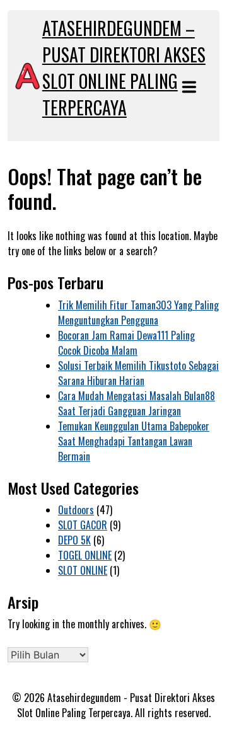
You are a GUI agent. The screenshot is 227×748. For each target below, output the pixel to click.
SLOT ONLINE (82, 570)
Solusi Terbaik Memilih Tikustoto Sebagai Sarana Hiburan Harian (138, 373)
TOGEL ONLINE (85, 555)
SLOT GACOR (82, 524)
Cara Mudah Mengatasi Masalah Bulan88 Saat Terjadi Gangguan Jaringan (136, 403)
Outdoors (76, 509)
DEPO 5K (74, 540)
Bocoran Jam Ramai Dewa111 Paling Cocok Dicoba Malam (126, 343)
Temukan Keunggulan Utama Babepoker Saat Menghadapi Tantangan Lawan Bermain (133, 441)
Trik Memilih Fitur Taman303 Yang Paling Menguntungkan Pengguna (138, 312)
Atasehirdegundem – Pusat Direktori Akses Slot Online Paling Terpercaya (124, 67)
